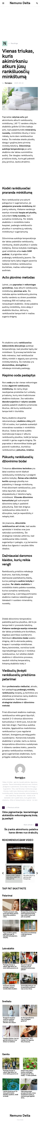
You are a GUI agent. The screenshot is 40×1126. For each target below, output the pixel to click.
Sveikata (6, 1001)
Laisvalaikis (8, 948)
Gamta (5, 1054)
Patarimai (7, 895)
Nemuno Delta (20, 3)
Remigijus (8, 83)
